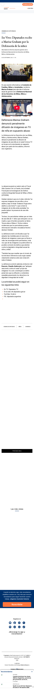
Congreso (27, 326)
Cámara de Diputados (9, 326)
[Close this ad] (33, 687)
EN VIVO (30, 8)
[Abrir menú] (2, 4)
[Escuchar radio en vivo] (2, 8)
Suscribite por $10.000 (27, 4)
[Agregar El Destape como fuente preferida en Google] (17, 60)
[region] (17, 25)
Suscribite (17, 604)
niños (20, 326)
